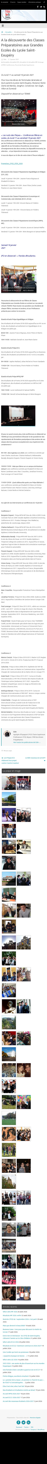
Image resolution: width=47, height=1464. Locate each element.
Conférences (10, 65)
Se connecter (4, 2)
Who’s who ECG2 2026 (11, 1342)
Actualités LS (24, 62)
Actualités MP (33, 62)
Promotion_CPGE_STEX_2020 (12, 164)
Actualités (8, 32)
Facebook (19, 1427)
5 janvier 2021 (14, 59)
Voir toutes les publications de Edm (27, 742)
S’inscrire (12, 2)
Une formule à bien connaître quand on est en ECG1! (21, 1370)
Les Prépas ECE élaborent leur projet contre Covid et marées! (10, 760)
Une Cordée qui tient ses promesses (16, 1352)
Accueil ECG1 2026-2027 (12, 1398)
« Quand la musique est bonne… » (15, 1356)
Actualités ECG (14, 62)
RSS (32, 1427)
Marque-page (8, 751)
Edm (5, 59)
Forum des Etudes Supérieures (24, 65)
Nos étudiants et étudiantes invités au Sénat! (19, 1390)
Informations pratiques (34, 2)
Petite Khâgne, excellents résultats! (16, 1376)
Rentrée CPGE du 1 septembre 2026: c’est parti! (20, 1319)
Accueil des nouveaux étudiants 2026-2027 (18, 1401)
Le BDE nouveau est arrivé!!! (35, 758)
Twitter (26, 1427)
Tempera (33, 1430)
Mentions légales (35, 1418)
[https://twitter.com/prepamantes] (41, 6)
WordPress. (41, 1430)
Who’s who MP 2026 (10, 1312)
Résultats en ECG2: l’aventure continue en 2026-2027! (22, 1346)
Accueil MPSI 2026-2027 (11, 1394)
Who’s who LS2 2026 (10, 1360)
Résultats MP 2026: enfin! (12, 1316)
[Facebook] (37, 6)
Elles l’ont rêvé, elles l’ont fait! (14, 1386)
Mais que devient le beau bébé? (14, 1326)
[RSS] (44, 6)
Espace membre (21, 2)
